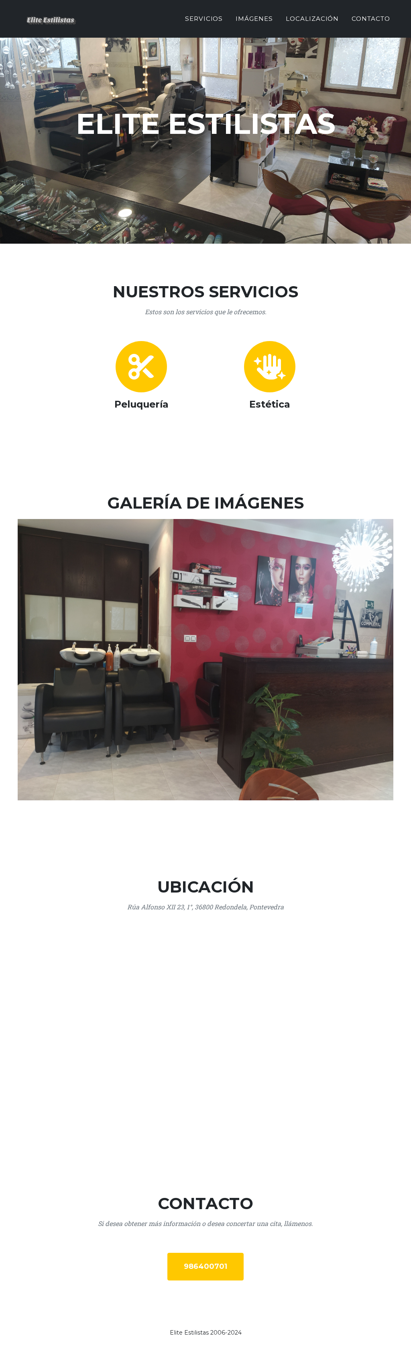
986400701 (205, 1266)
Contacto (371, 18)
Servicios (204, 18)
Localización (312, 18)
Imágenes (254, 18)
